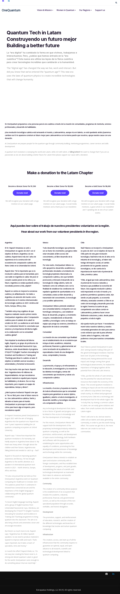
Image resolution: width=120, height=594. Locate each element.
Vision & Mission (44, 10)
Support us (100, 10)
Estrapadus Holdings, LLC (47, 590)
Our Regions (84, 10)
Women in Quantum (65, 10)
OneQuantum (11, 10)
